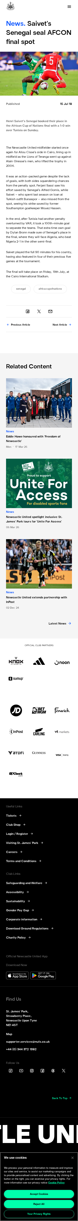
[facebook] (28, 311)
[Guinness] (39, 753)
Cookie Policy (56, 1182)
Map (9, 1034)
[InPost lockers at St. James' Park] (16, 731)
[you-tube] (21, 1070)
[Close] (72, 1158)
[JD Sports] (16, 710)
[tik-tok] (10, 1070)
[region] (39, 1186)
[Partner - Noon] (62, 659)
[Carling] (39, 731)
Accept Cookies (39, 1194)
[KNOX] (16, 659)
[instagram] (31, 1070)
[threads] (53, 1070)
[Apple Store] (17, 976)
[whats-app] (50, 311)
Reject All (38, 1204)
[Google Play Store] (43, 976)
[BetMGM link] (39, 710)
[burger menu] (69, 7)
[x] (39, 311)
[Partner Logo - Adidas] (39, 659)
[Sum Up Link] (16, 678)
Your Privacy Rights (39, 1214)
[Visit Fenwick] (62, 710)
